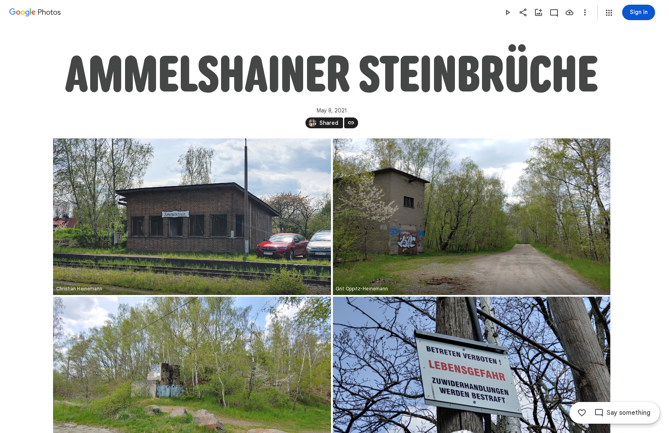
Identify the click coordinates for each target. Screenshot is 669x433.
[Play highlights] (507, 12)
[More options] (585, 12)
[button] (609, 13)
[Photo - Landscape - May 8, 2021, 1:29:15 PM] (471, 216)
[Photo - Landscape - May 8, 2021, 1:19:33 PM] (192, 216)
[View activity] (554, 12)
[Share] (523, 12)
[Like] (582, 413)
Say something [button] (628, 413)
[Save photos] (569, 12)
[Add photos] (538, 12)
